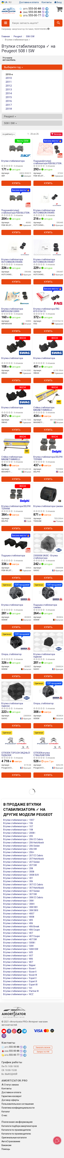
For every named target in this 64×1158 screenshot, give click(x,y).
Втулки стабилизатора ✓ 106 (18, 823)
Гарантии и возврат (12, 1096)
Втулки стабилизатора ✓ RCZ (18, 994)
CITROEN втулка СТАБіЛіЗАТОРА (41, 754)
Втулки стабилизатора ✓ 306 (18, 881)
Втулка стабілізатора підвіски (44, 655)
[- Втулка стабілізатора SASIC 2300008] (48, 543)
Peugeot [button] (9, 116)
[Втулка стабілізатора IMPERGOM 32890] (16, 296)
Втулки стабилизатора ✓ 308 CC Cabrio (23, 897)
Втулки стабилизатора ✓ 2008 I (19, 833)
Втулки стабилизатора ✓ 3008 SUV (21, 875)
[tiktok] (19, 1031)
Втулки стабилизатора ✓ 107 (18, 826)
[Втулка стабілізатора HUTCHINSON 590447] (48, 247)
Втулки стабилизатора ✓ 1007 (18, 820)
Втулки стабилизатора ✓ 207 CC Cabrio (23, 855)
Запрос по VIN (43, 1052)
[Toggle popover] (57, 1140)
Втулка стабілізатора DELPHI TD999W (15, 507)
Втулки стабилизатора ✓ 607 (18, 955)
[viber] (4, 1035)
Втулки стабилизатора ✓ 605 (18, 952)
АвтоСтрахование (11, 1141)
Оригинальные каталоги (14, 1137)
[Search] (58, 23)
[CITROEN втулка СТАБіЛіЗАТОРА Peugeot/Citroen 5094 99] (48, 740)
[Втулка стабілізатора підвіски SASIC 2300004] (16, 691)
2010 (9, 77)
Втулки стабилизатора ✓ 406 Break (21, 926)
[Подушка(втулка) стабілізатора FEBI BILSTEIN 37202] (48, 148)
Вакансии (6, 1145)
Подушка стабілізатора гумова (45, 606)
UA (5, 2)
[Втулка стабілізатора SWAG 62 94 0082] (16, 345)
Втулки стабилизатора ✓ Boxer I (19, 968)
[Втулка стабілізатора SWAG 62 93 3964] (48, 345)
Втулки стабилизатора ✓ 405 (18, 920)
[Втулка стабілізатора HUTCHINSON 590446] (16, 247)
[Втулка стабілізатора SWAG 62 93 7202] (16, 395)
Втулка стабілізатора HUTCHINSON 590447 (44, 260)
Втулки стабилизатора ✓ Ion (17, 988)
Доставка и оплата (29, 2)
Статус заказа (11, 1084)
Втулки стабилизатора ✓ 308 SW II (20, 910)
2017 (9, 104)
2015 (9, 97)
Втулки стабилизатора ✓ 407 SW (20, 939)
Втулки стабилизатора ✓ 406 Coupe (21, 929)
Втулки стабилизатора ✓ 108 (18, 829)
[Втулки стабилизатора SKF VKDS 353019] (16, 148)
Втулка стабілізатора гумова (48, 506)
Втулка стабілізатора (12, 358)
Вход (59, 2)
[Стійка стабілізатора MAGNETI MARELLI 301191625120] (16, 444)
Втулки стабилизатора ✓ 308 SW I (20, 907)
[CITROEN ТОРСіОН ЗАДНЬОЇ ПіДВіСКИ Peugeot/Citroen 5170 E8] (16, 740)
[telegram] (24, 1031)
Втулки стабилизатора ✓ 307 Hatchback (23, 888)
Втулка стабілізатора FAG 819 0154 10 (46, 310)
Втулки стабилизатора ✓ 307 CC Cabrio (23, 884)
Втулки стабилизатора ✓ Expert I (20, 978)
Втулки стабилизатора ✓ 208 (18, 868)
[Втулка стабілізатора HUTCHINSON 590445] (48, 198)
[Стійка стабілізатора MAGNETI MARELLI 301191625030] (48, 395)
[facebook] (9, 1031)
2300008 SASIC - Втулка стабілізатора (45, 556)
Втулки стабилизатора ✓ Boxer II (19, 971)
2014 (9, 93)
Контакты (47, 2)
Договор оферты (10, 1100)
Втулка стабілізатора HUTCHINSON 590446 (12, 260)
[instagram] (14, 1031)
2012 (9, 85)
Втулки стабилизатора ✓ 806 (18, 959)
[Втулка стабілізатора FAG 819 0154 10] (48, 296)
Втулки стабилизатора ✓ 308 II (18, 904)
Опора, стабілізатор (11, 654)
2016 (9, 101)
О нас (4, 1115)
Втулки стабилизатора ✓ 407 (18, 933)
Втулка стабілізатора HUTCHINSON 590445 (44, 211)
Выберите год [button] (12, 67)
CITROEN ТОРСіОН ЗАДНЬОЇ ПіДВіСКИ (15, 754)
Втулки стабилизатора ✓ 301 (18, 878)
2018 (9, 108)
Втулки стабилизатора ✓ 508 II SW (20, 949)
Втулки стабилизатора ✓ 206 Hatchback (23, 842)
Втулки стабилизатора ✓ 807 (18, 962)
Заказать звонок (43, 1047)
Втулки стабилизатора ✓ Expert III (20, 984)
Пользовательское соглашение (18, 1104)
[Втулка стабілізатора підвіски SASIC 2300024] (48, 642)
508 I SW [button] (9, 123)
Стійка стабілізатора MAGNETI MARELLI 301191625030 (43, 408)
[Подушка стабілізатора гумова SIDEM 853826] (48, 592)
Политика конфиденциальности (18, 1108)
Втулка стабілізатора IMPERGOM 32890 (12, 310)
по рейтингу (7, 134)
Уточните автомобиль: (9, 58)
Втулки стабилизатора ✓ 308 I (18, 900)
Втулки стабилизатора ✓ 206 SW (20, 849)
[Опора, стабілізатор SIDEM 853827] (16, 642)
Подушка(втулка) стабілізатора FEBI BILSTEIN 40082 (15, 211)
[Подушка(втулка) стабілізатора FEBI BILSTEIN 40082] (16, 198)
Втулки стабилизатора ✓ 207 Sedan (21, 862)
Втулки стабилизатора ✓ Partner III (21, 991)
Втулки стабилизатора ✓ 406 (18, 923)
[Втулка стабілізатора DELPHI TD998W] (48, 444)
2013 (9, 89)
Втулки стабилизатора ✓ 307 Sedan (21, 891)
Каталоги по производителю (16, 1130)
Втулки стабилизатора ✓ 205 (18, 836)
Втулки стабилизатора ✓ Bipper (19, 965)
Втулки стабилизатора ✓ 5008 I (19, 942)
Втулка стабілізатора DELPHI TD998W (47, 458)
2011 (9, 81)
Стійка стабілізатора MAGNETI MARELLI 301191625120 (11, 458)
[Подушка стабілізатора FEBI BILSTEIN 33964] (16, 543)
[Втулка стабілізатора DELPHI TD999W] (16, 494)
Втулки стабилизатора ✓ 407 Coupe (21, 936)
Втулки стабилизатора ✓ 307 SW (20, 894)
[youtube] (4, 1031)
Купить (16, 183)
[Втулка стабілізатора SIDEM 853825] (16, 592)
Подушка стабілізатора (13, 555)
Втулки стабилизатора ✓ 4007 (18, 913)
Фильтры (57, 134)
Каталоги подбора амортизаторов (19, 1126)
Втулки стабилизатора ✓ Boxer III (20, 975)
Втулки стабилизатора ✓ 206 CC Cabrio (23, 839)
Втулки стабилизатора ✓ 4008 (18, 917)
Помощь (6, 1149)
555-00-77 (32, 15)
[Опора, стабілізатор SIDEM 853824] (48, 691)
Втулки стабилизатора (13, 161)
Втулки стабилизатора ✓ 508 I (18, 946)
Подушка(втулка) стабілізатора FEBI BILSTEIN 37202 (47, 162)
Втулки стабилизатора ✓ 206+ (18, 852)
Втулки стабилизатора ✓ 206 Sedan (21, 846)
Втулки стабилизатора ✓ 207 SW (20, 865)
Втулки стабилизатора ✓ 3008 (18, 871)
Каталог (6, 1111)
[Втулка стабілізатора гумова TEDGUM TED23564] (48, 494)
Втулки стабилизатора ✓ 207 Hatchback (23, 858)
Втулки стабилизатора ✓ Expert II (20, 981)
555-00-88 (32, 8)
